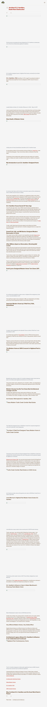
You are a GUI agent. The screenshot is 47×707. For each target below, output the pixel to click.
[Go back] (7, 8)
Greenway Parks (30, 617)
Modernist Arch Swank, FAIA (12, 459)
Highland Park (16, 198)
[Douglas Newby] (3, 2)
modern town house (18, 580)
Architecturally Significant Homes (13, 679)
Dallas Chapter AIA (32, 199)
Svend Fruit (34, 150)
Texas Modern (22, 334)
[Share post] (11, 13)
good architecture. (10, 675)
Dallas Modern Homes (11, 682)
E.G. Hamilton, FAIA (10, 685)
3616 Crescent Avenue (11, 688)
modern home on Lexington (21, 263)
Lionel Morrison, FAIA (28, 533)
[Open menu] (44, 2)
